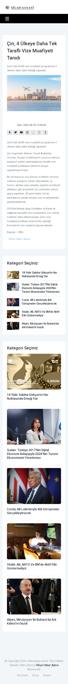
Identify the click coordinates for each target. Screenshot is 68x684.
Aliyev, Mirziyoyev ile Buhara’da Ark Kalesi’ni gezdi (40, 325)
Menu (8, 18)
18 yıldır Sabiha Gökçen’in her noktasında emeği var (39, 274)
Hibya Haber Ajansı (47, 665)
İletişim (47, 675)
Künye (35, 675)
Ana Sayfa (22, 675)
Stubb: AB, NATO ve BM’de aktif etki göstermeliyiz (40, 314)
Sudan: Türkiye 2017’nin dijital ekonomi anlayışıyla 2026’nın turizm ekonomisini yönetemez (40, 288)
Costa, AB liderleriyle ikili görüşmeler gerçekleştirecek (39, 302)
